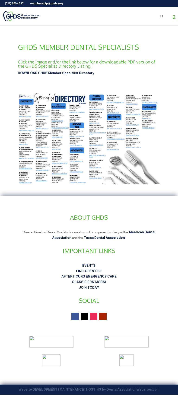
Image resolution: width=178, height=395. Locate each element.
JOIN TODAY (89, 287)
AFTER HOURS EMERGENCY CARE (89, 276)
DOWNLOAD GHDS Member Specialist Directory (56, 73)
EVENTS (88, 265)
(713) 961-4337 (14, 3)
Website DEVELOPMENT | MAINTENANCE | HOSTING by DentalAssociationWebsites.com (89, 389)
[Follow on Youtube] (103, 316)
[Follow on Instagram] (93, 316)
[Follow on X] (84, 316)
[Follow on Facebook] (75, 316)
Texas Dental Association (104, 238)
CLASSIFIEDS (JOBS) (89, 282)
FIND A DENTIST (89, 271)
